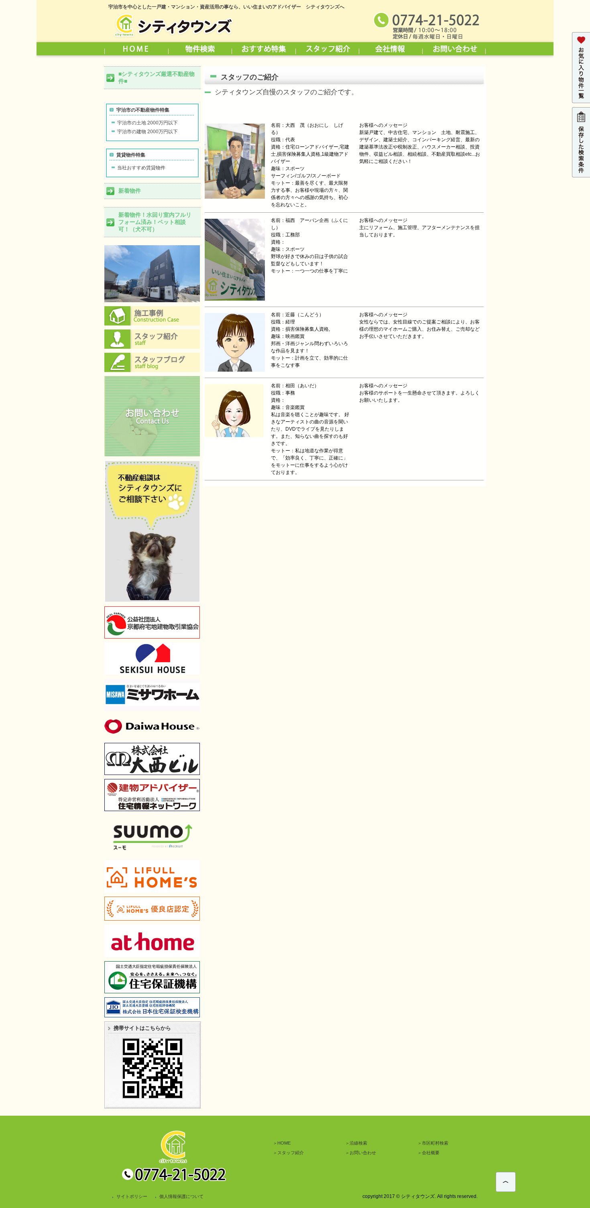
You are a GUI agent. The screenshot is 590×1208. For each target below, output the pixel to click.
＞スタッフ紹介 (288, 1152)
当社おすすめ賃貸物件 (141, 168)
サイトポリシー (131, 1196)
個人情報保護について (181, 1196)
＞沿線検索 (356, 1143)
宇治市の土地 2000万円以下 (147, 123)
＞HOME (282, 1143)
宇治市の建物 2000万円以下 (147, 131)
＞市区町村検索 (432, 1143)
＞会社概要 (428, 1152)
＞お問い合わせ (360, 1152)
